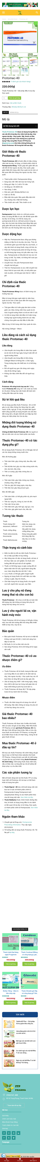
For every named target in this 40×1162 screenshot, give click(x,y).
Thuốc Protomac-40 (9, 132)
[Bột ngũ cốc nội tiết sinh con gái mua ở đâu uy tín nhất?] (9, 1043)
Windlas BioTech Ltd (19, 107)
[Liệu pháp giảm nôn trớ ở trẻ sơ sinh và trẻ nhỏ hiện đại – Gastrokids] (9, 1034)
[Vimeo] (13, 1138)
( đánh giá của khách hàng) (21, 81)
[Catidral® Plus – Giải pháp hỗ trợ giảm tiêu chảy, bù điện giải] (9, 1024)
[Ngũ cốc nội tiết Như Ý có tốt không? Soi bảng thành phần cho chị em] (9, 1063)
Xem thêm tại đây (27, 797)
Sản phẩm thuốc (12, 19)
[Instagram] (13, 1133)
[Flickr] (9, 1133)
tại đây (12, 832)
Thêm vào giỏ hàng (14, 98)
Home (4, 19)
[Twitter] (9, 1138)
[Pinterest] (4, 1138)
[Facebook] (4, 1133)
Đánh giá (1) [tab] (14, 112)
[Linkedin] (18, 1133)
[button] (3, 12)
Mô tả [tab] (5, 112)
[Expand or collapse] (21, 126)
